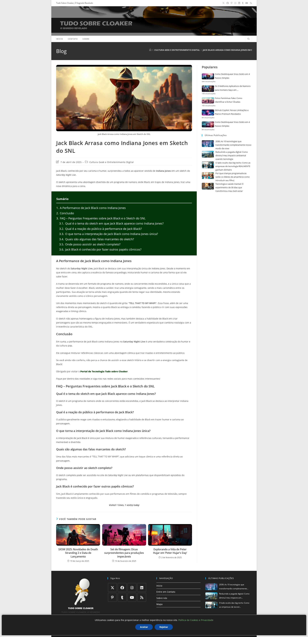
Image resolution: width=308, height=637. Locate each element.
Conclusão (65, 213)
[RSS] (141, 597)
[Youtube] (132, 597)
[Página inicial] (150, 50)
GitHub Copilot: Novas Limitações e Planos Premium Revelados (231, 112)
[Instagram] (132, 587)
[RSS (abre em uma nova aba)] (250, 3)
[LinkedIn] (141, 587)
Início (159, 585)
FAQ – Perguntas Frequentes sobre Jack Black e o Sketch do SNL (100, 218)
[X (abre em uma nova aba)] (223, 3)
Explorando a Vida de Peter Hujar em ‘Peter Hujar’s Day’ (170, 551)
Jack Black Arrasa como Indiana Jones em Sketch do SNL (235, 50)
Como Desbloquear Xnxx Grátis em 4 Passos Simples (232, 76)
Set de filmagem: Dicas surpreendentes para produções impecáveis (124, 553)
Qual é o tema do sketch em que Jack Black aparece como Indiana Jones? (111, 223)
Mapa (159, 604)
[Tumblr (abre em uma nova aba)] (242, 3)
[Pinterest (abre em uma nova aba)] (231, 3)
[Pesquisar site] (248, 39)
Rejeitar (163, 626)
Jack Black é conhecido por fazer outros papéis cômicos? (100, 249)
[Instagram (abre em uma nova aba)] (235, 3)
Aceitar (144, 626)
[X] (112, 587)
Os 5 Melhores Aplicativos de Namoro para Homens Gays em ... (233, 88)
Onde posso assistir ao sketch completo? (89, 244)
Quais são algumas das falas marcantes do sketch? (96, 239)
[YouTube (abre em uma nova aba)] (246, 3)
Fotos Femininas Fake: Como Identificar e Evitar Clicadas (228, 100)
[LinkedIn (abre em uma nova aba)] (239, 3)
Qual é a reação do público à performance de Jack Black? (100, 229)
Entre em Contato (165, 591)
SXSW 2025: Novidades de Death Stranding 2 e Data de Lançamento (78, 553)
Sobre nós (161, 598)
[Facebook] (122, 587)
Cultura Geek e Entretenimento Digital (111, 162)
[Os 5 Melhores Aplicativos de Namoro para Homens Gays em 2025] (208, 88)
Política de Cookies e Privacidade (195, 620)
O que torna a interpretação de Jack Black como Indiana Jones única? (108, 234)
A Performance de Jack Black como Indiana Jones (91, 208)
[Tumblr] (122, 597)
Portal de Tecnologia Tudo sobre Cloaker (104, 371)
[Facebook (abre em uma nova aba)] (228, 3)
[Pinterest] (112, 597)
